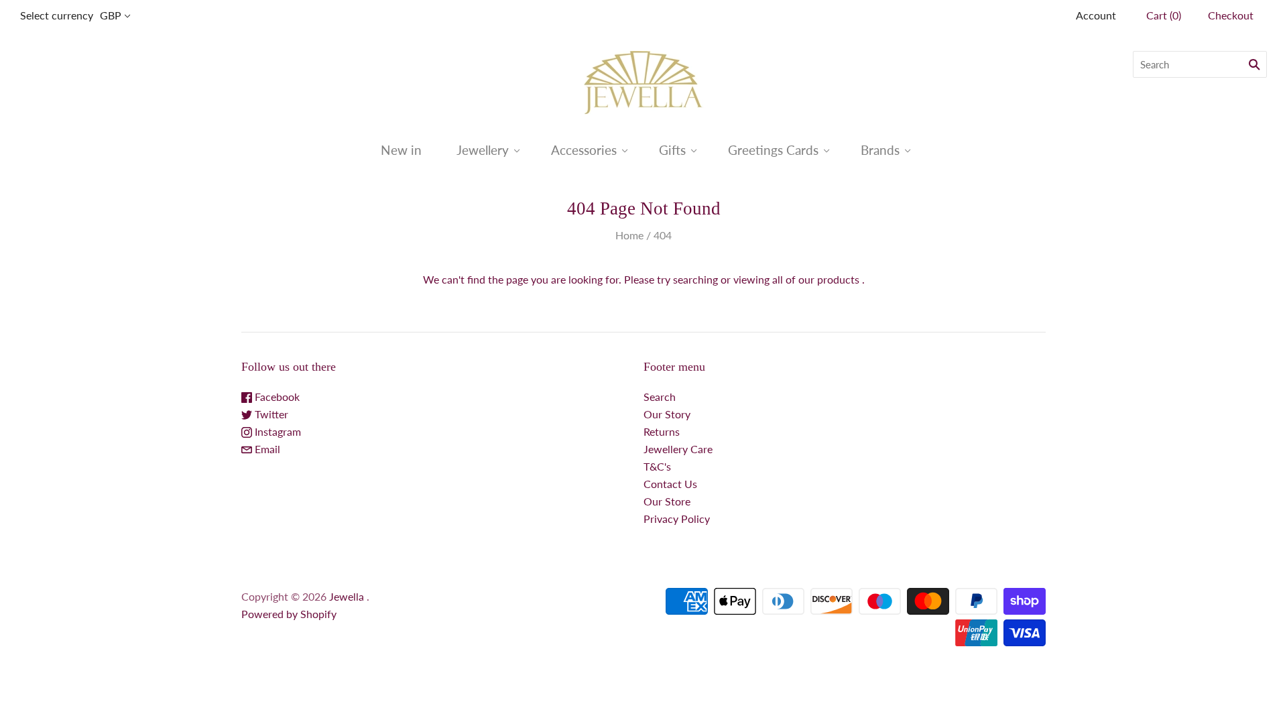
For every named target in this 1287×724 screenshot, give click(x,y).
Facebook (276, 396)
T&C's (657, 466)
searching (695, 279)
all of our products (815, 279)
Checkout (1230, 15)
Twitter (270, 414)
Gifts (672, 150)
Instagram (276, 431)
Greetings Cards (773, 150)
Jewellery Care (678, 448)
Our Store (667, 501)
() (1163, 15)
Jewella (348, 596)
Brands (880, 150)
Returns (662, 431)
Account (1096, 15)
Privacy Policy (677, 518)
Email (266, 448)
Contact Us (670, 483)
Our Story (667, 414)
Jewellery (482, 150)
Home (629, 235)
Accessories (584, 150)
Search (660, 396)
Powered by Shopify (288, 613)
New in (401, 150)
